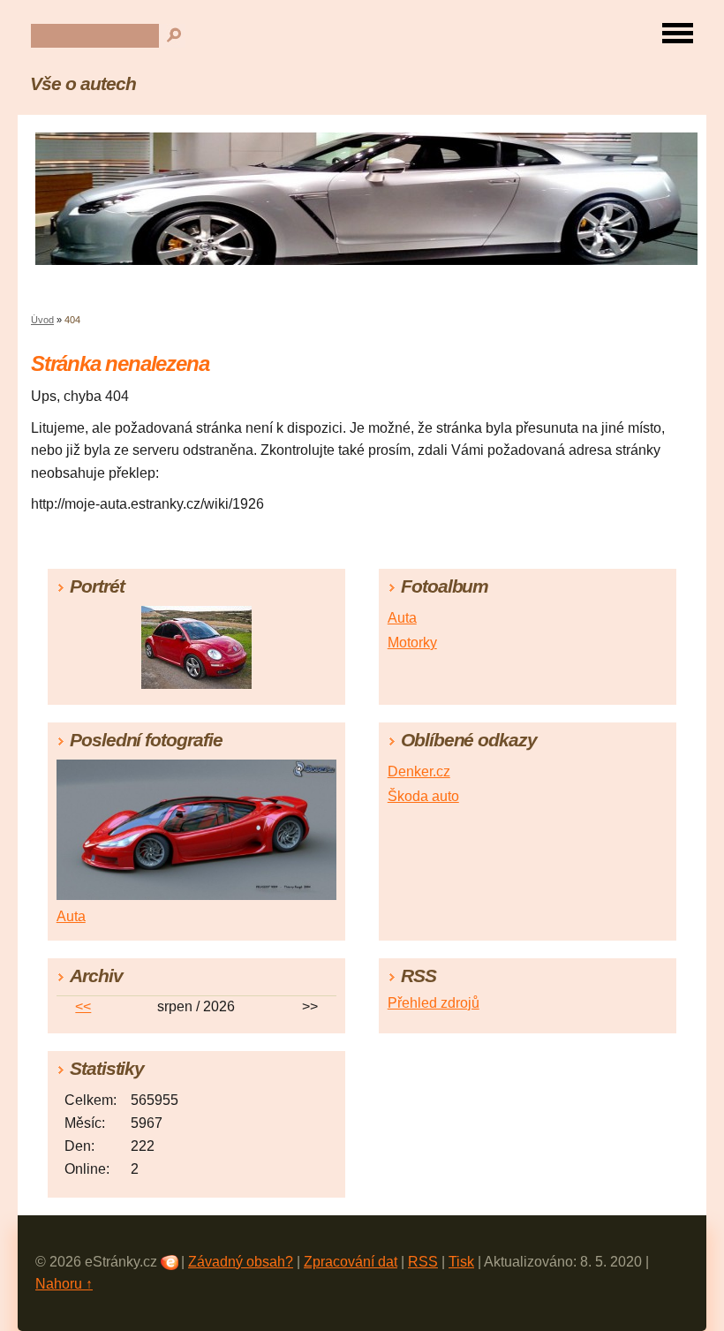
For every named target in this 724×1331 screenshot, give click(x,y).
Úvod (42, 319)
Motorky (412, 642)
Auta (402, 617)
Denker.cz (419, 771)
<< (83, 1006)
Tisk (461, 1261)
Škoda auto (423, 796)
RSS (423, 1261)
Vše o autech (83, 83)
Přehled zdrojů (433, 1002)
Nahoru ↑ (64, 1283)
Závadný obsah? (240, 1261)
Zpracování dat (350, 1261)
